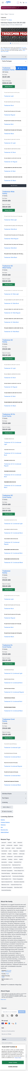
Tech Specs (5, 798)
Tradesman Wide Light (10, 220)
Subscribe (21, 1011)
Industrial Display (6, 873)
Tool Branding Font (18, 867)
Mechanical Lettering (17, 873)
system (3, 856)
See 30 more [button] (14, 185)
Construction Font (6, 865)
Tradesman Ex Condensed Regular (14, 692)
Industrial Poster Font (16, 884)
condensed (9, 856)
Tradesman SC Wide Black (11, 331)
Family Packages (7, 61)
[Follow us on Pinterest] (12, 1015)
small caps (21, 853)
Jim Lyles (24, 47)
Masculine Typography (7, 887)
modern (10, 842)
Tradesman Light (9, 96)
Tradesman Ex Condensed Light (13, 673)
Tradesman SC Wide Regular (12, 313)
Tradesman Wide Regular (11, 239)
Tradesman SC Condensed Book (13, 533)
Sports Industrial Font (7, 881)
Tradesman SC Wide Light (11, 294)
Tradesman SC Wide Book (11, 303)
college (10, 862)
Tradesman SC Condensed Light (13, 524)
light (3, 848)
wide (14, 842)
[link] (23, 2)
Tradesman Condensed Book (12, 757)
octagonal (22, 851)
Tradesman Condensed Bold (12, 776)
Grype (6, 14)
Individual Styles (7, 794)
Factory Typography (18, 879)
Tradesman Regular (9, 115)
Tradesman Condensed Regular (13, 766)
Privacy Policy (18, 1057)
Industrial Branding (6, 890)
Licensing (5, 802)
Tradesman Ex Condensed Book (13, 683)
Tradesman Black (9, 133)
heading (10, 859)
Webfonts (3, 825)
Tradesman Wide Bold (10, 248)
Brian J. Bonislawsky (5, 49)
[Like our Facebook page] (17, 1015)
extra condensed (18, 856)
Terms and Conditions (7, 1043)
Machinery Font (5, 884)
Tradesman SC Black (10, 180)
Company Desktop (5, 822)
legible (21, 859)
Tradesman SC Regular (10, 162)
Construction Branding (18, 876)
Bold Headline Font (6, 879)
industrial (4, 853)
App (2, 827)
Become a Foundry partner (8, 1031)
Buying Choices (8, 86)
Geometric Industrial (19, 881)
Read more (3, 999)
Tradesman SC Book (10, 152)
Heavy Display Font (19, 870)
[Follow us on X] (8, 1015)
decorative (4, 862)
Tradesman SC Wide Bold (11, 322)
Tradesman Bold (8, 124)
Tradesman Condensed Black (12, 785)
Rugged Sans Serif (6, 876)
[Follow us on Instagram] (3, 1015)
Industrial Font (17, 862)
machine (15, 853)
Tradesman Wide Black (10, 257)
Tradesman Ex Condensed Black (13, 711)
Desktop (3, 820)
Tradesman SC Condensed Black (13, 562)
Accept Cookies (13, 1062)
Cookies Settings (13, 1066)
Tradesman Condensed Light (12, 747)
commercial (9, 845)
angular (16, 845)
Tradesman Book (9, 105)
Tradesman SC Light (10, 143)
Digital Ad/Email (5, 832)
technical (8, 848)
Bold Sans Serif (18, 887)
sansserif (4, 842)
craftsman (4, 859)
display (9, 853)
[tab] (10, 43)
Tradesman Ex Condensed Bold (13, 701)
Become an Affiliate (6, 1034)
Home (2, 14)
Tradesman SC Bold (9, 171)
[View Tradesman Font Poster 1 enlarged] (14, 35)
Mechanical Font (16, 865)
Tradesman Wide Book (10, 229)
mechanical (4, 851)
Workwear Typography (7, 870)
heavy (21, 845)
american (20, 842)
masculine (18, 848)
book (10, 851)
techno (15, 859)
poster (3, 845)
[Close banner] (25, 7)
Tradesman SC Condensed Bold (13, 553)
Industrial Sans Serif (6, 867)
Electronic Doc (4, 830)
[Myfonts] (8, 3)
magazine (15, 851)
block (13, 848)
